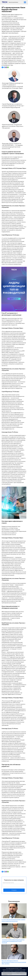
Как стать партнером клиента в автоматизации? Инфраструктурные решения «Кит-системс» (14, 962)
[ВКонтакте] (2, 67)
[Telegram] (4, 67)
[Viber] (6, 67)
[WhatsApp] (8, 67)
